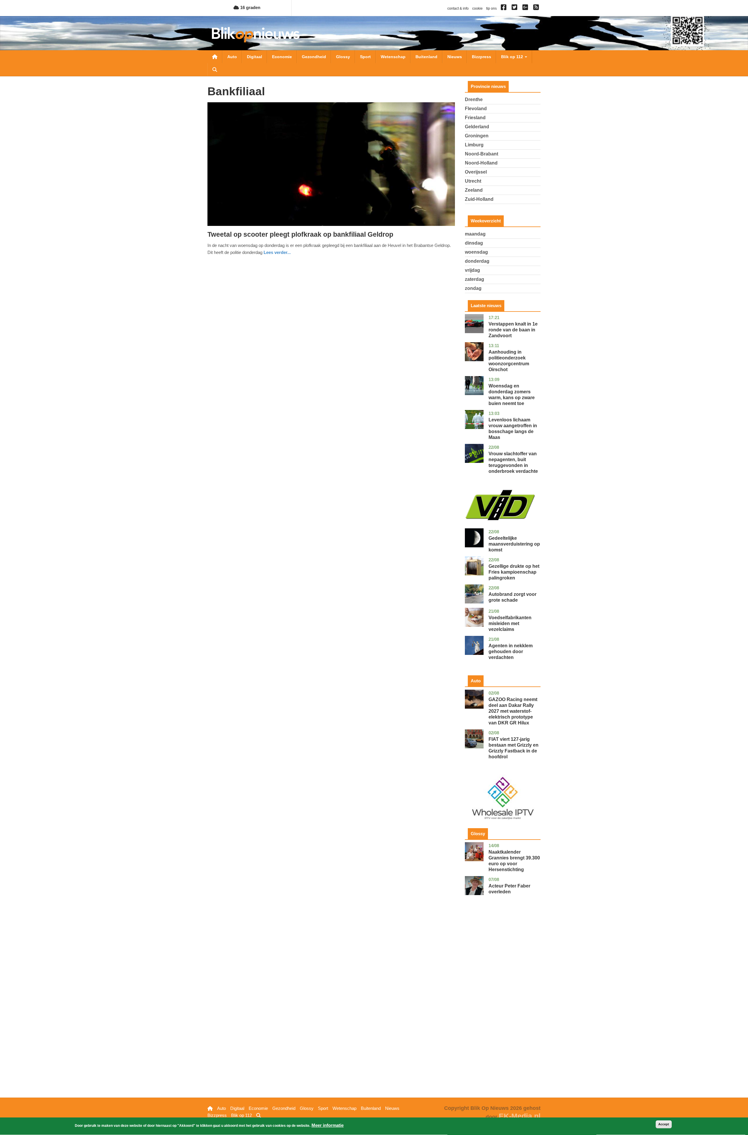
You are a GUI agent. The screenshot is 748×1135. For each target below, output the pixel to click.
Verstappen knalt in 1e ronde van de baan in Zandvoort (513, 329)
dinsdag (474, 243)
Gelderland (477, 126)
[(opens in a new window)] (504, 8)
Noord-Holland (481, 162)
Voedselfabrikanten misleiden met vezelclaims (510, 623)
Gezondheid (314, 56)
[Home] (255, 34)
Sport (365, 56)
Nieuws (454, 56)
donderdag (477, 261)
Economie (282, 56)
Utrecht (473, 181)
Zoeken (215, 69)
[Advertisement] (503, 1005)
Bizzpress (481, 56)
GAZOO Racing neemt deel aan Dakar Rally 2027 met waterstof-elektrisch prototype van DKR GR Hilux (513, 711)
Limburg (474, 144)
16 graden (249, 7)
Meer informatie (327, 1125)
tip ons (491, 8)
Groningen (477, 135)
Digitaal (254, 56)
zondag (473, 288)
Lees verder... (277, 252)
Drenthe (474, 99)
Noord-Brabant (481, 153)
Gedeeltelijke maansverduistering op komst (514, 544)
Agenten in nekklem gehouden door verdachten (511, 651)
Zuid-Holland (479, 199)
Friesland (475, 117)
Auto (232, 56)
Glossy (343, 56)
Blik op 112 (512, 56)
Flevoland (476, 108)
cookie (477, 8)
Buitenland (426, 56)
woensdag (476, 252)
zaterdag (474, 279)
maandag (475, 233)
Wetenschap (393, 56)
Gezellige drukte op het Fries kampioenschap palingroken (514, 572)
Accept (663, 1124)
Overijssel (476, 171)
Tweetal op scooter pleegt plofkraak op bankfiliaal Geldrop (300, 234)
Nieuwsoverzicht (214, 56)
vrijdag (472, 270)
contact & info (458, 8)
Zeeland (474, 190)
